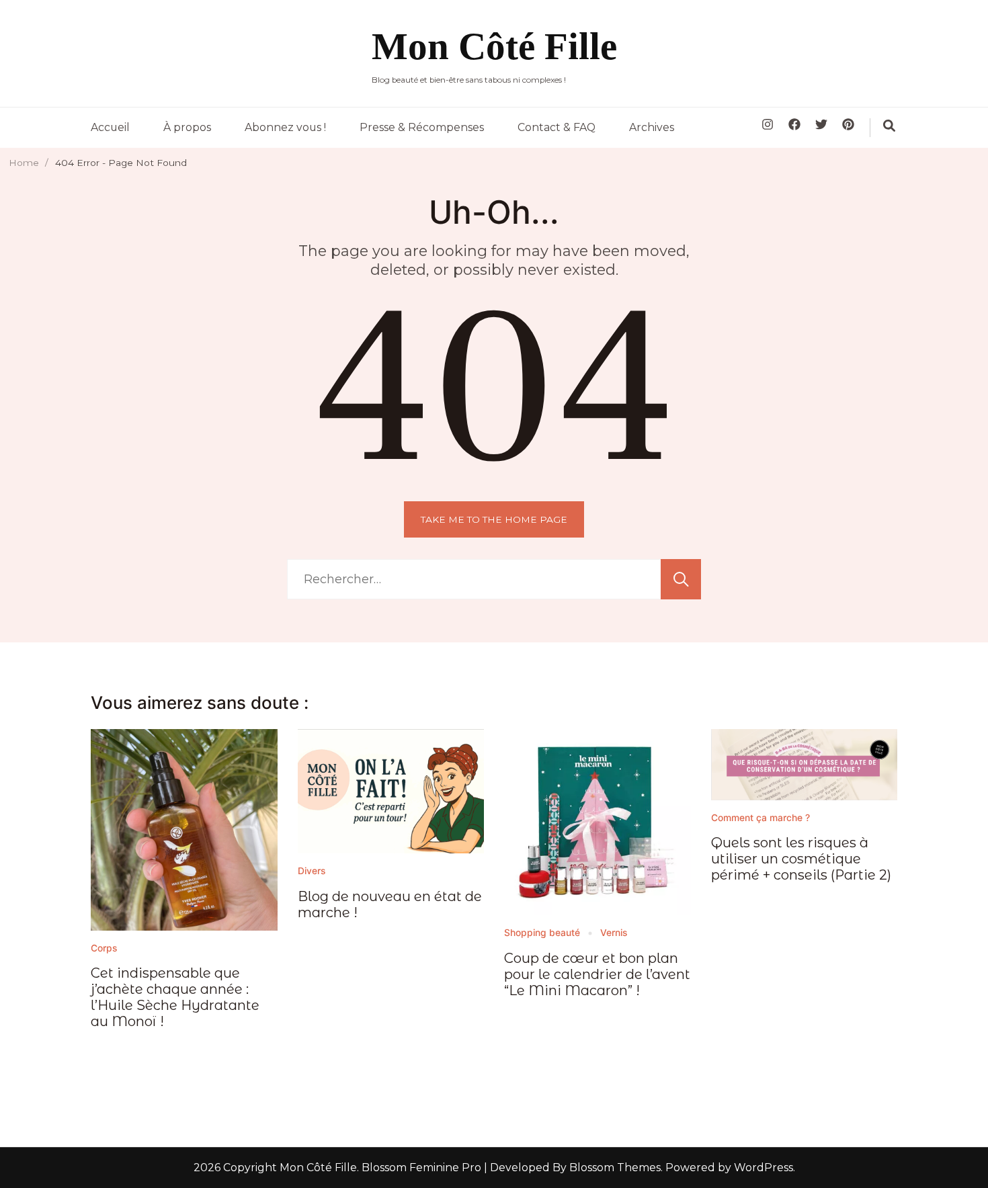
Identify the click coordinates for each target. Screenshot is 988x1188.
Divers (311, 870)
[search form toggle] (889, 126)
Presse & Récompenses (422, 127)
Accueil (110, 127)
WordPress (763, 1167)
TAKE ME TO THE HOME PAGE (494, 519)
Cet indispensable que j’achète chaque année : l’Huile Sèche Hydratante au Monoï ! (175, 997)
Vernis (613, 932)
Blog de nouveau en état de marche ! (390, 904)
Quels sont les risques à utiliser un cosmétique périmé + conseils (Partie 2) (801, 859)
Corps (104, 948)
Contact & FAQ (556, 127)
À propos (187, 127)
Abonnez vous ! (285, 127)
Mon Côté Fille (494, 46)
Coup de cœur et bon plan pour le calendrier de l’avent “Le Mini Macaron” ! (597, 974)
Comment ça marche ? (760, 817)
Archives (651, 127)
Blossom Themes (614, 1167)
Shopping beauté (542, 932)
